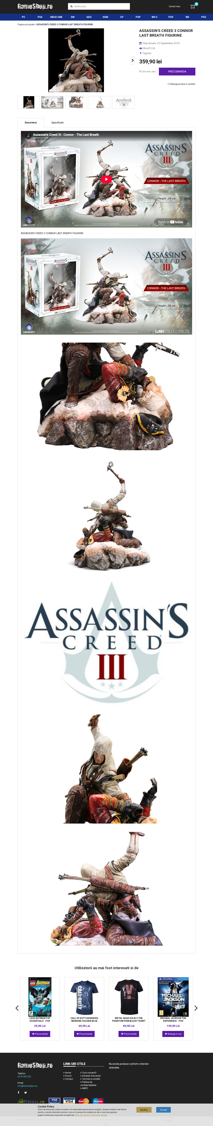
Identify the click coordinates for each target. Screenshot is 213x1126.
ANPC (85, 1088)
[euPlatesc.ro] (61, 1101)
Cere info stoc (148, 71)
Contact (69, 1079)
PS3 (203, 17)
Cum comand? (89, 1072)
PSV (170, 17)
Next (133, 60)
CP (121, 17)
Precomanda (177, 71)
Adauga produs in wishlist (182, 84)
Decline (144, 1110)
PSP (138, 17)
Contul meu (174, 6)
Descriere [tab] (31, 122)
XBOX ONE (56, 17)
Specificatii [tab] (57, 122)
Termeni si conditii (91, 1079)
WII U (154, 17)
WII (187, 17)
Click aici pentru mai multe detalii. (91, 1115)
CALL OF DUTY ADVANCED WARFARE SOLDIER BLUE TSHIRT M (84, 1021)
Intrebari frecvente (91, 1076)
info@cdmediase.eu (27, 1086)
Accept (163, 1110)
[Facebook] (18, 1092)
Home (68, 1072)
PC (23, 17)
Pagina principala (26, 24)
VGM (105, 17)
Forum (68, 1076)
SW (73, 17)
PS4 (40, 17)
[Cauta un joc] (71, 6)
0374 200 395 (24, 1076)
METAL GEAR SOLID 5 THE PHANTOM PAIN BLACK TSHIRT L (128, 1021)
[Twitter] (25, 1092)
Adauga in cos (175, 1034)
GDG (89, 17)
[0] (193, 7)
